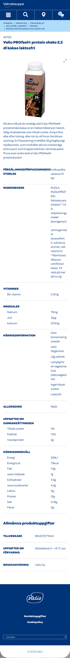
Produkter (21, 23)
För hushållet (37, 23)
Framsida (8, 23)
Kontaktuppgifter (35, 616)
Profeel (34, 25)
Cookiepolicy (35, 622)
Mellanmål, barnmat (16, 25)
